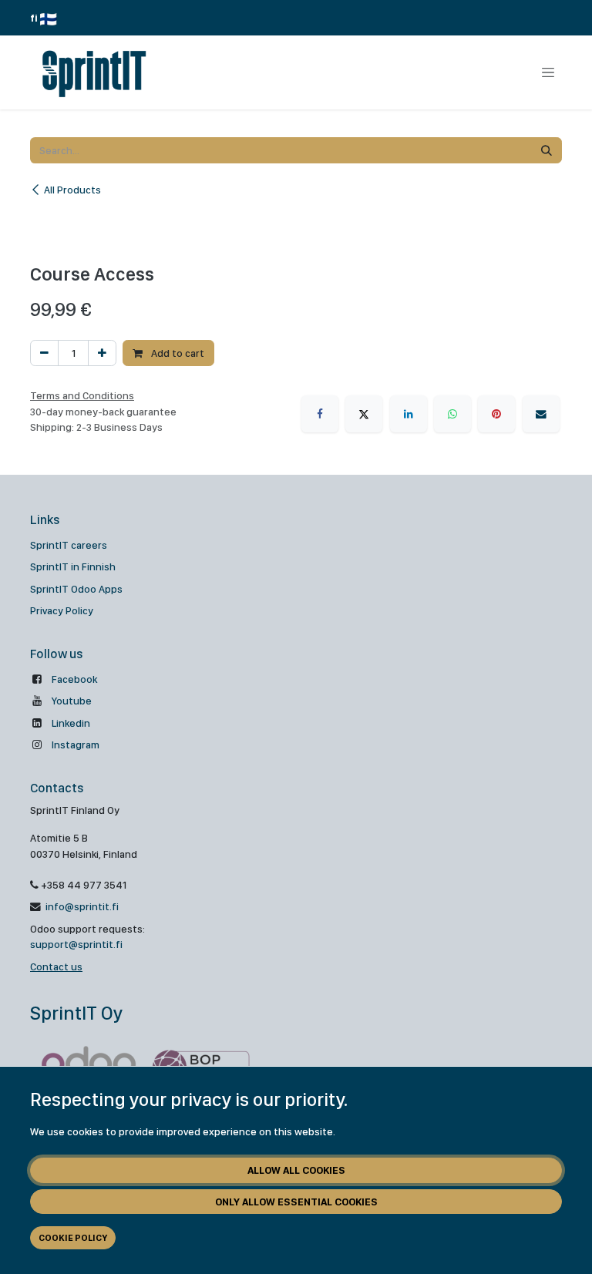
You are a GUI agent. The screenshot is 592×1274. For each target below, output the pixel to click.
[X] (363, 413)
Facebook (74, 679)
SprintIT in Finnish (73, 566)
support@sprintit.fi (76, 944)
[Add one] (102, 353)
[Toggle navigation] (548, 72)
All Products (72, 189)
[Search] (546, 150)
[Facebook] (319, 413)
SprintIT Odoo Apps (76, 589)
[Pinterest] (496, 413)
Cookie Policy (73, 1237)
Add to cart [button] (176, 353)
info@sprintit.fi (81, 906)
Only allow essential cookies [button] (296, 1201)
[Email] (541, 413)
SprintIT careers (68, 545)
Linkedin (71, 723)
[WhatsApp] (452, 413)
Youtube (72, 700)
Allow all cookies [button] (296, 1170)
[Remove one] (44, 353)
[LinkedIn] (408, 413)
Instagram (75, 744)
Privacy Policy (61, 610)
